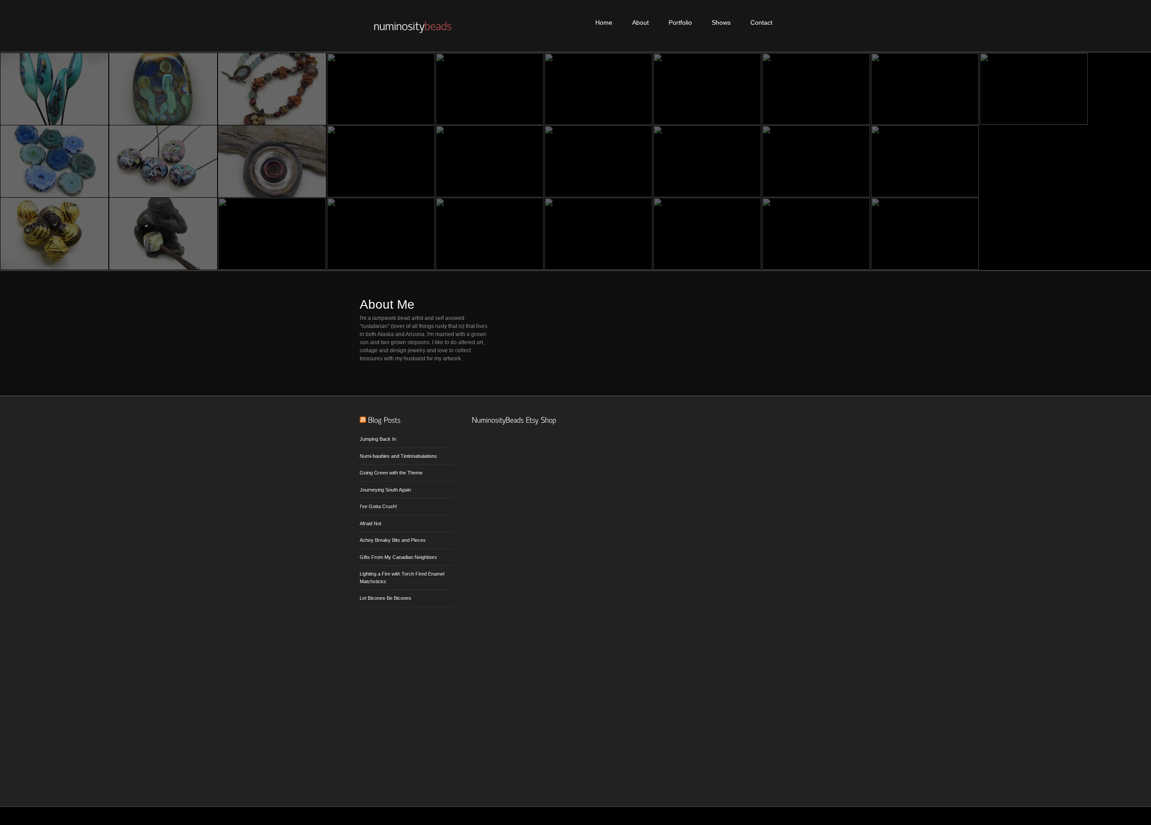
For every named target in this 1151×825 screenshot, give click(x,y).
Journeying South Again (385, 489)
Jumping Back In (378, 439)
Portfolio (680, 22)
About (640, 22)
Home (603, 22)
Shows (721, 22)
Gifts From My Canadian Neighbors (398, 557)
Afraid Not (370, 523)
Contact (761, 22)
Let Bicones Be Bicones (385, 598)
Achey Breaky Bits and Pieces (393, 540)
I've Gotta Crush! (378, 506)
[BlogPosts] (384, 420)
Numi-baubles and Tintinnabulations (398, 456)
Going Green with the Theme (391, 472)
